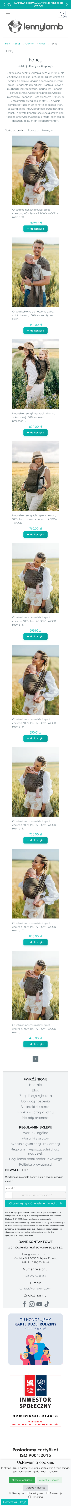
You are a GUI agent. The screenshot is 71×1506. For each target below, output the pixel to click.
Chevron (30, 43)
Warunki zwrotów (35, 1138)
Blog (35, 1090)
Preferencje (56, 1493)
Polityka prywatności (35, 1164)
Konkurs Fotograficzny (35, 1112)
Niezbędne (18, 1493)
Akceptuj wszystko (22, 1479)
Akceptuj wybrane (49, 1479)
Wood (42, 43)
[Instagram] (31, 1304)
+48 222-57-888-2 (35, 1276)
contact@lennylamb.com (35, 1288)
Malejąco (47, 130)
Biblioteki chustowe (35, 1106)
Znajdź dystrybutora (35, 1096)
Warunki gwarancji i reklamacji (35, 1144)
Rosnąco (33, 130)
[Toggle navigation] (20, 13)
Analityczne (36, 1493)
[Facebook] (24, 1304)
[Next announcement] (67, 4)
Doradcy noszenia (35, 1101)
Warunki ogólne (35, 1133)
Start (7, 43)
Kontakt (35, 1085)
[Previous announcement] (4, 4)
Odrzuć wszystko (35, 1487)
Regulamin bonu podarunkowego (35, 1159)
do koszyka (37, 228)
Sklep (18, 43)
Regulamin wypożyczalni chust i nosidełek (35, 1151)
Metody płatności (35, 1117)
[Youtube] (39, 1304)
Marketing (37, 1496)
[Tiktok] (46, 1304)
